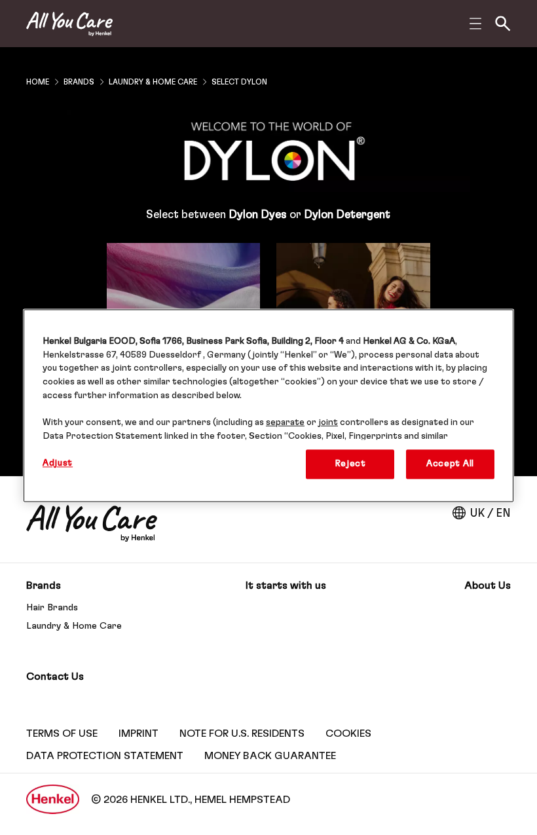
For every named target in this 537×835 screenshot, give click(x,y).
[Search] (503, 23)
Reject (350, 463)
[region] (268, 405)
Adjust (58, 463)
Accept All (450, 463)
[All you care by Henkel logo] (69, 24)
